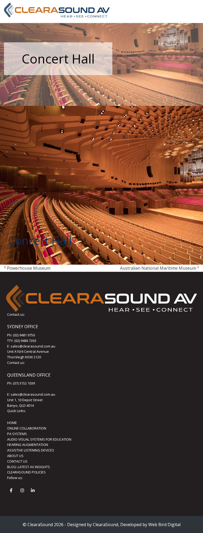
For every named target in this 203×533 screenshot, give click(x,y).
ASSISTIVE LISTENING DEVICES (30, 450)
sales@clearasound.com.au (33, 346)
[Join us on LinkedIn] (33, 491)
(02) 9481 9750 (24, 335)
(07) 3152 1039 (24, 383)
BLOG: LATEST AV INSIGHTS (28, 466)
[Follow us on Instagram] (23, 491)
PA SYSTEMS (17, 433)
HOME (12, 422)
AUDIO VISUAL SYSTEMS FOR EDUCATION (39, 439)
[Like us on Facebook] (12, 491)
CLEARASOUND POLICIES (26, 472)
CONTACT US (17, 461)
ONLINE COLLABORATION (26, 428)
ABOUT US (15, 455)
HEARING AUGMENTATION (27, 444)
